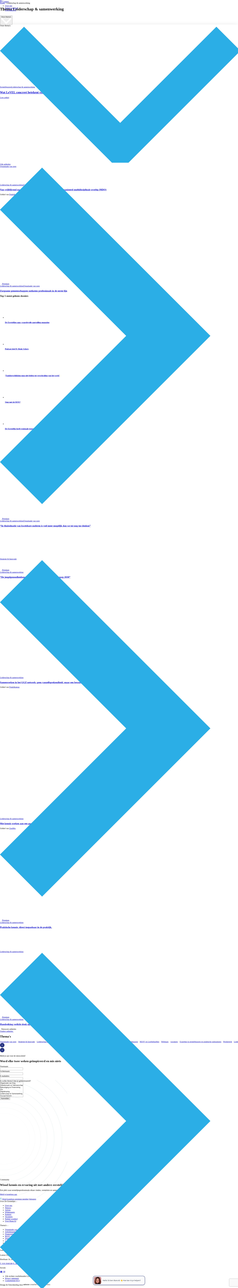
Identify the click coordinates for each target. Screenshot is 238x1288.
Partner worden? (11, 8)
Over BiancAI (10, 10)
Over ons (8, 6)
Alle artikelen (5, 164)
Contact (6, 1)
